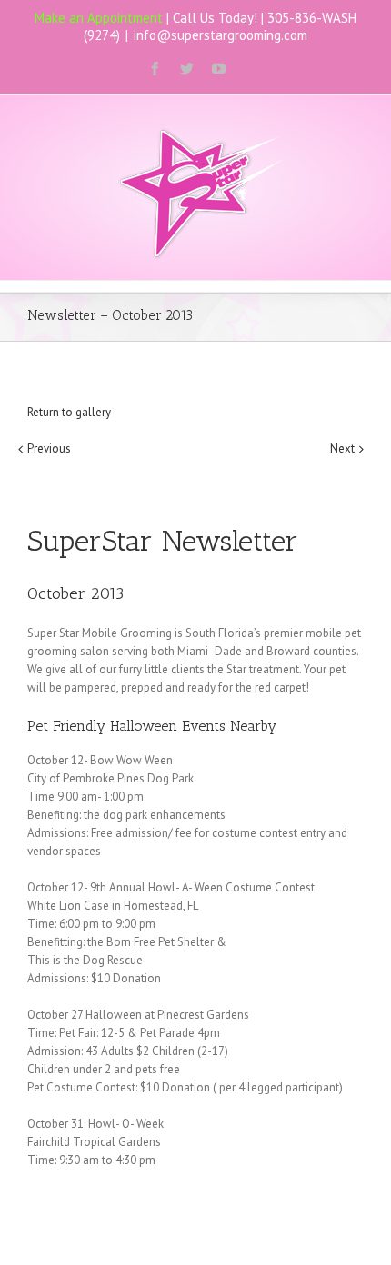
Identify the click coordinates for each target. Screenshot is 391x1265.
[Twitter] (187, 68)
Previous (49, 448)
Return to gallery (69, 412)
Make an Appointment (99, 17)
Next (342, 448)
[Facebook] (155, 68)
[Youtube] (219, 68)
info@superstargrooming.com (220, 35)
